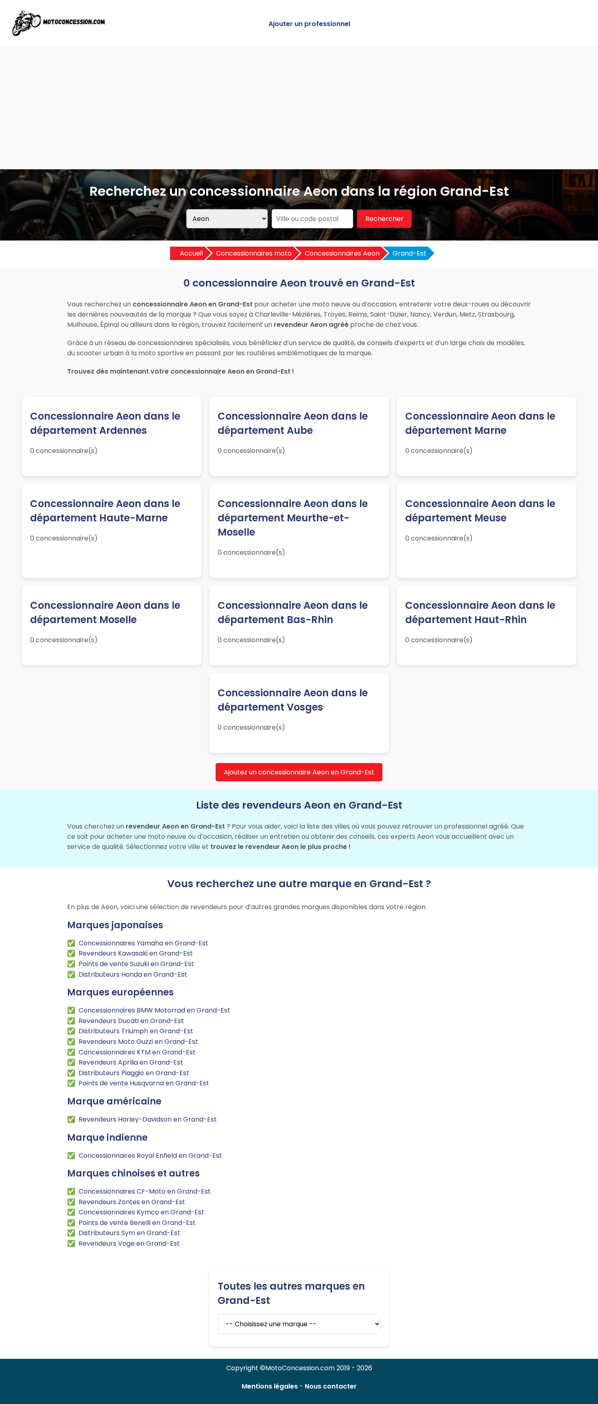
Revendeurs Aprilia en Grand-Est (131, 1062)
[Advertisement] (299, 108)
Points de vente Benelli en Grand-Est (137, 1222)
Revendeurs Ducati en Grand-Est (131, 1021)
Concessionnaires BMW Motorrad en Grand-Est (154, 1010)
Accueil (191, 253)
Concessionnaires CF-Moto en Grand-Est (145, 1191)
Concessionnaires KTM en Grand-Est (137, 1052)
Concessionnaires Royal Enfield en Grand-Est (150, 1155)
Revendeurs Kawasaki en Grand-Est (136, 953)
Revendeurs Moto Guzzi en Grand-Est (138, 1041)
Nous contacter (331, 1386)
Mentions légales (270, 1386)
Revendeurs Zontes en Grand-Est (132, 1202)
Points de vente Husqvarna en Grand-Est (144, 1083)
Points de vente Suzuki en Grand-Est (136, 964)
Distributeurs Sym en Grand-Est (129, 1233)
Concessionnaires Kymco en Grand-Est (141, 1212)
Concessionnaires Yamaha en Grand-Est (143, 943)
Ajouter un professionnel (309, 23)
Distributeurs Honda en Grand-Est (133, 974)
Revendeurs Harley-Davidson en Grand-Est (148, 1119)
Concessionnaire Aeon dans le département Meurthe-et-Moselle (293, 518)
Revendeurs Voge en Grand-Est (129, 1243)
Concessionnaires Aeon (342, 253)
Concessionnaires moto (254, 253)
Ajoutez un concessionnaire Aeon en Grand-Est (299, 772)
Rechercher (384, 218)
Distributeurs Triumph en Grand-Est (136, 1031)
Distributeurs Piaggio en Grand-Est (134, 1073)
